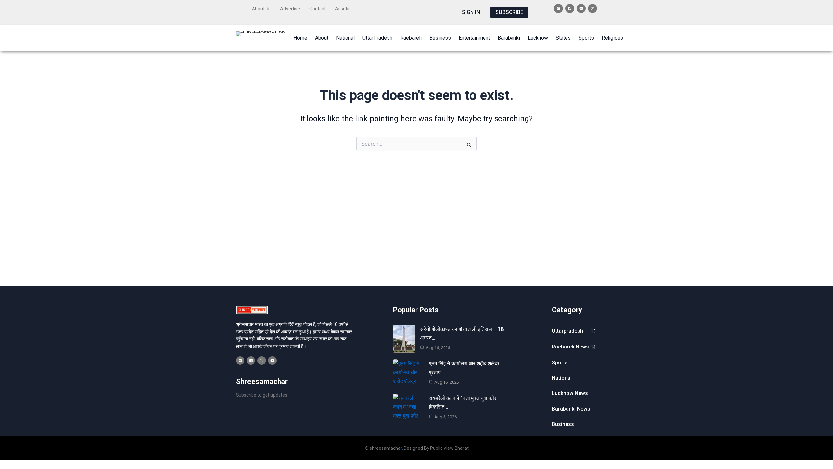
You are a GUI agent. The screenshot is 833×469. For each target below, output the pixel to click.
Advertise (290, 8)
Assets (342, 8)
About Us (261, 8)
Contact (317, 8)
